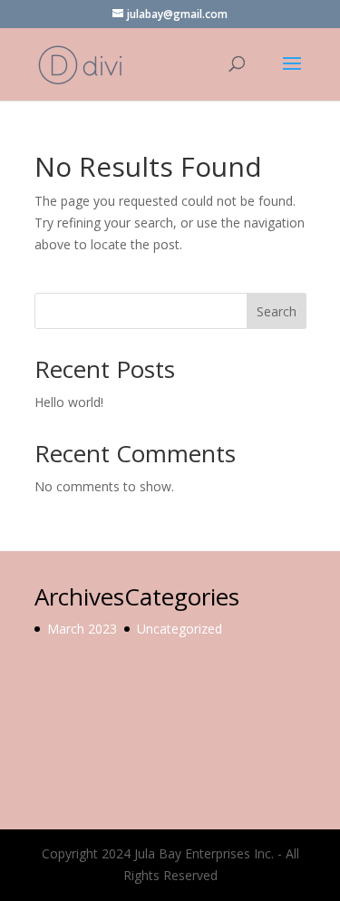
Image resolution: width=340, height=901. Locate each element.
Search (276, 311)
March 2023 (82, 628)
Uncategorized (179, 628)
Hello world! (68, 402)
